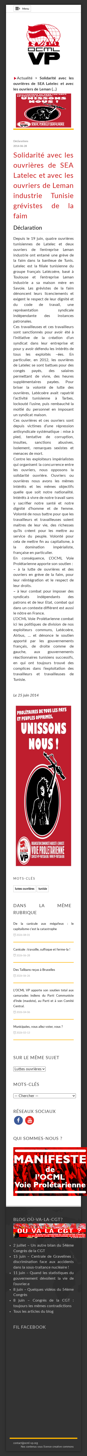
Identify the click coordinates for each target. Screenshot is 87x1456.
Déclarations (20, 141)
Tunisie (42, 888)
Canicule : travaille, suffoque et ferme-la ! (41, 949)
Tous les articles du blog (33, 1311)
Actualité (25, 78)
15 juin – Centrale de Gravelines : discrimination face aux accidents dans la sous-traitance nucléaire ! (43, 1262)
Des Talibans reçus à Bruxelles (34, 970)
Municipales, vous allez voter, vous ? (38, 1026)
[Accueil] (43, 44)
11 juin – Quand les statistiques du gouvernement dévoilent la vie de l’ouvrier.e (43, 1278)
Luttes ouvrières (24, 888)
